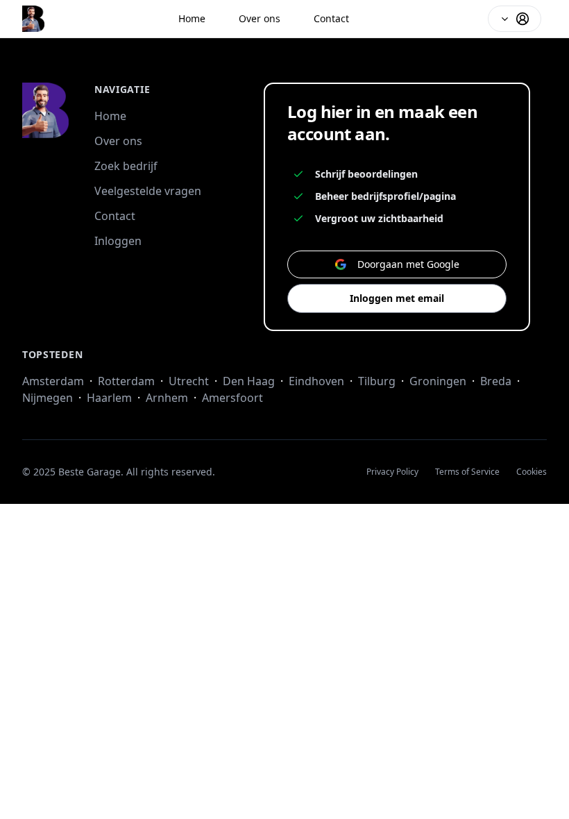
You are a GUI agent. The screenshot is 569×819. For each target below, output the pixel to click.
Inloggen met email (397, 298)
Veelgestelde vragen (147, 191)
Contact (331, 18)
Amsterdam (53, 381)
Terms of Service (467, 472)
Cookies (531, 472)
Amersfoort (232, 397)
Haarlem (109, 397)
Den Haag (249, 381)
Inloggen (118, 240)
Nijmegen (47, 397)
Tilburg (377, 381)
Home (191, 18)
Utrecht (189, 381)
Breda (495, 381)
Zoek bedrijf (126, 166)
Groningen (437, 381)
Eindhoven (316, 381)
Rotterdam (126, 381)
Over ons (259, 18)
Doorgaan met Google (408, 264)
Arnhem (167, 397)
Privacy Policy (392, 472)
